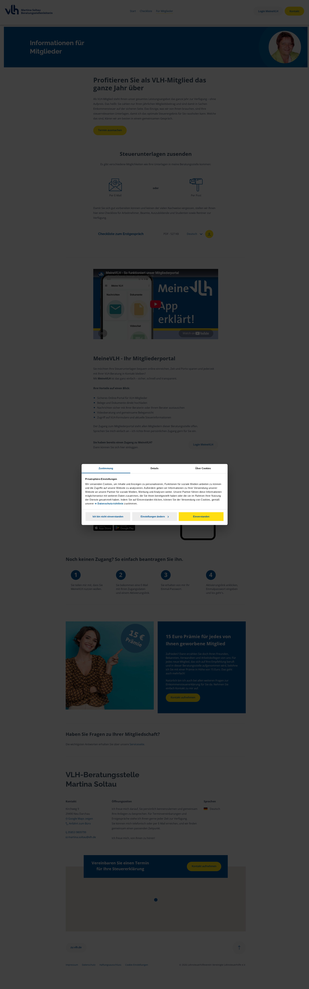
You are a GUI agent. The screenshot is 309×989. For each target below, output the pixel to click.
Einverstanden (201, 516)
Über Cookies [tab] (203, 468)
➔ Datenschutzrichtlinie (109, 503)
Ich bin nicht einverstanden (108, 516)
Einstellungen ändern (153, 516)
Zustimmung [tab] (106, 468)
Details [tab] (154, 468)
